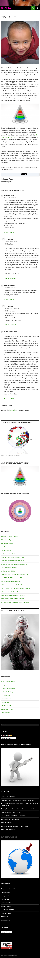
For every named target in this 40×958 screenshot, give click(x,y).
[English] (2, 736)
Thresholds (6, 695)
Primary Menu (37, 8)
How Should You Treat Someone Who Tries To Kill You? (17, 800)
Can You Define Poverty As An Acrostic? (13, 815)
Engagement (6, 685)
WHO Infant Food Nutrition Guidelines (12, 598)
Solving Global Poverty (8, 796)
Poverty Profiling (8, 692)
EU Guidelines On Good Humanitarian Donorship (15, 588)
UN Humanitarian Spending (9, 567)
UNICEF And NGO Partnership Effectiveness (14, 578)
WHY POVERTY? (6, 822)
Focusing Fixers (5, 702)
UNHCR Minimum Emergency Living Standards (15, 602)
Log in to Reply (10, 232)
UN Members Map (6, 550)
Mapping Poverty (6, 705)
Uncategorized (5, 712)
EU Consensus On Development (11, 581)
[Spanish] (11, 736)
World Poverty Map (7, 543)
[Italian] (6, 736)
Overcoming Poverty (7, 709)
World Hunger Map (6, 547)
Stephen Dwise (9, 195)
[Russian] (9, 736)
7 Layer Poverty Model (8, 681)
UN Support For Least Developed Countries (14, 564)
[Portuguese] (8, 736)
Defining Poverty (6, 699)
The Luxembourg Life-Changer (10, 819)
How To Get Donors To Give (9, 536)
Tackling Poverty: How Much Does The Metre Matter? (17, 809)
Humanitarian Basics (9, 688)
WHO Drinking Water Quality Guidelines (13, 595)
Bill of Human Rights (7, 540)
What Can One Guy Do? (8, 829)
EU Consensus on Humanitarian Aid (11, 585)
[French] (3, 736)
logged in (12, 410)
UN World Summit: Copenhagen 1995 (12, 557)
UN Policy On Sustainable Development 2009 (14, 574)
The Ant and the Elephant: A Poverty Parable (14, 826)
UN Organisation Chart (8, 554)
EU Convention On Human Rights (11, 592)
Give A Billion (6, 8)
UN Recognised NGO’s (8, 571)
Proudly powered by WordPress (9, 955)
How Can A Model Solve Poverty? (11, 812)
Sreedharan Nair (9, 285)
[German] (5, 736)
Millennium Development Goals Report (12, 560)
